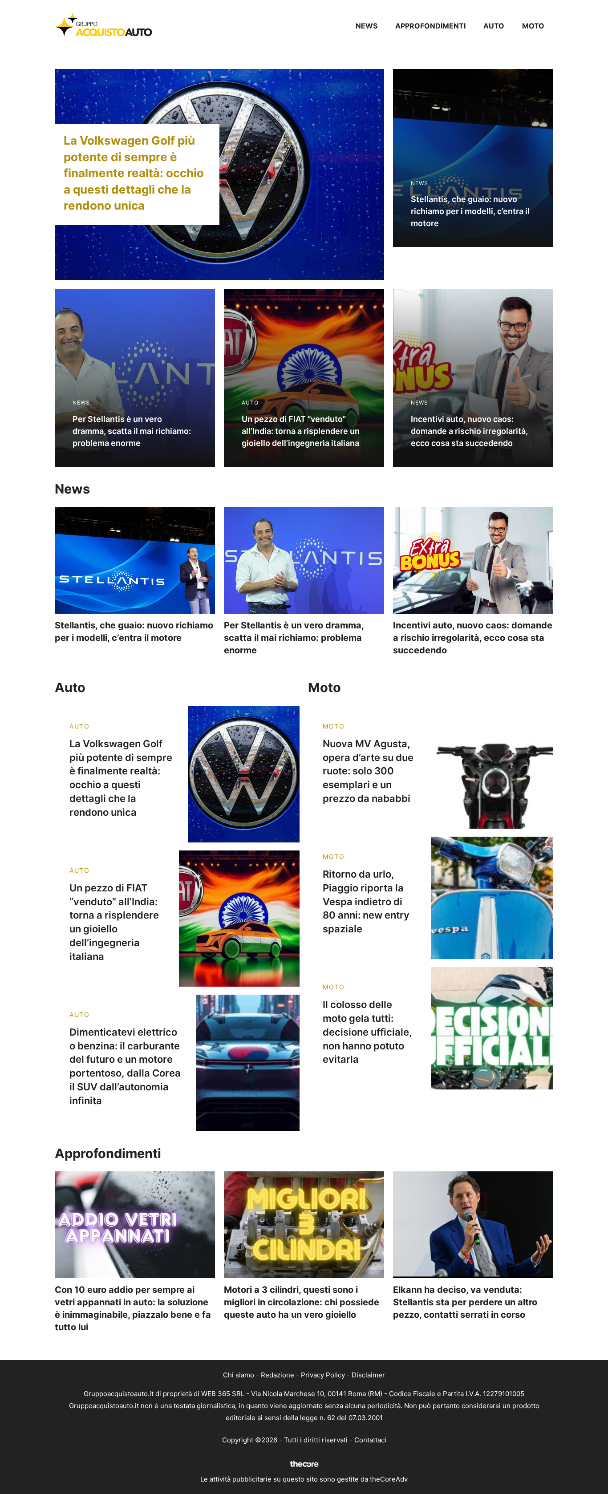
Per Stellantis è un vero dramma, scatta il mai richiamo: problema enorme (294, 638)
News (366, 25)
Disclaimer (368, 1375)
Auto (493, 25)
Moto (533, 25)
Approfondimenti (430, 25)
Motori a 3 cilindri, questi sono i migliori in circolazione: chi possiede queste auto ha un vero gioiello (301, 1302)
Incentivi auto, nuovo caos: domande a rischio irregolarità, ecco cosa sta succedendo (472, 638)
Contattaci (370, 1440)
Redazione (277, 1375)
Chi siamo (238, 1375)
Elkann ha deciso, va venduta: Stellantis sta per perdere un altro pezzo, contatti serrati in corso (465, 1302)
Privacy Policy (323, 1375)
